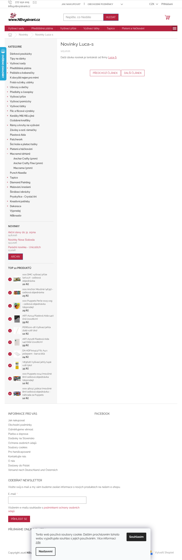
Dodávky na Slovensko (21, 438)
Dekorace (15, 206)
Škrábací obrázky (20, 191)
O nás (11, 460)
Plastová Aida (18, 134)
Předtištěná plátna (20, 68)
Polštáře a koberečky (22, 72)
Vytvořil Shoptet (164, 552)
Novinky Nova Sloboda (21, 240)
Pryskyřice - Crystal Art (23, 196)
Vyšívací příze (18, 96)
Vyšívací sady (18, 63)
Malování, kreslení (20, 187)
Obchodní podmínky (100, 4)
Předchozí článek (105, 73)
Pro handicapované (19, 451)
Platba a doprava (18, 433)
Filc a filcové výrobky (22, 111)
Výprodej (15, 210)
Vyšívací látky (18, 106)
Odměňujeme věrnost (20, 429)
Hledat (111, 17)
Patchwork (16, 139)
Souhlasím (136, 537)
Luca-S (112, 57)
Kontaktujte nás (17, 456)
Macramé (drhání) (20, 153)
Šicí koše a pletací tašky (24, 144)
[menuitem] (16, 28)
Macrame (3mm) (23, 168)
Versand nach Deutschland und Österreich (33, 470)
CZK (152, 4)
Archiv (15, 256)
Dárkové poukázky (21, 53)
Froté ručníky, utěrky (22, 82)
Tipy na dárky (18, 58)
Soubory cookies (17, 447)
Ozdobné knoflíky (20, 120)
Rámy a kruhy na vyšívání (24, 125)
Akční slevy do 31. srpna (22, 232)
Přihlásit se (19, 519)
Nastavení (45, 551)
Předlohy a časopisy (21, 92)
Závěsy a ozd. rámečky (23, 130)
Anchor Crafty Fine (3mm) (28, 163)
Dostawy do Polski (19, 465)
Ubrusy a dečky (19, 87)
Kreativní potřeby (20, 201)
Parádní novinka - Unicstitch (24, 247)
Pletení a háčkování (21, 149)
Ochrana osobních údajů (22, 443)
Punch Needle (18, 172)
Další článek (133, 73)
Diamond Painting (20, 182)
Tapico (14, 177)
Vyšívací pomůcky (20, 101)
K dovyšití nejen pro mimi (24, 77)
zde (38, 542)
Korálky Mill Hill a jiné (22, 115)
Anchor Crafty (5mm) (26, 158)
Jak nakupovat (71, 4)
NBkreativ (16, 215)
